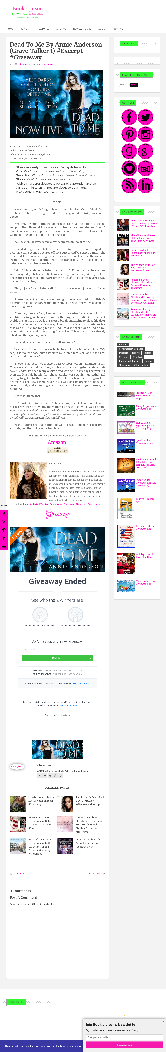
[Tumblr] (4, 538)
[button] (124, 1024)
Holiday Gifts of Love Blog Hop (144, 556)
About (102, 29)
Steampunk (124, 365)
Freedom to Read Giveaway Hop (145, 527)
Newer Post (20, 873)
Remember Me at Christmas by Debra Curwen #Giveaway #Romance (40, 823)
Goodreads (94, 504)
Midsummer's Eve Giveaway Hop (145, 582)
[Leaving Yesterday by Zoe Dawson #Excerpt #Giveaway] (18, 804)
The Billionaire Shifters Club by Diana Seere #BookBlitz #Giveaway (143, 238)
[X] (4, 522)
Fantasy (147, 353)
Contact (118, 29)
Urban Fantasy (141, 365)
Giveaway (124, 357)
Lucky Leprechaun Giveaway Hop (146, 407)
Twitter (44, 504)
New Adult (137, 357)
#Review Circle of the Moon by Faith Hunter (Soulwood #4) (89, 843)
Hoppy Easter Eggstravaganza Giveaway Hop (145, 425)
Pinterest (81, 504)
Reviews (25, 29)
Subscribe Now (124, 1044)
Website (34, 504)
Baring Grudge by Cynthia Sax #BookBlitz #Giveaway (143, 253)
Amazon (57, 442)
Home (9, 29)
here (83, 435)
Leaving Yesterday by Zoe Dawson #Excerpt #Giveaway (41, 801)
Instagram (56, 504)
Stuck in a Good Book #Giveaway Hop (145, 396)
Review (148, 361)
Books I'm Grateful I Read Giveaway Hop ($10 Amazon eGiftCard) (146, 463)
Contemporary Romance (131, 349)
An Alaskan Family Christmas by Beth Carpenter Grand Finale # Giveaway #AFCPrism (39, 846)
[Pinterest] (4, 530)
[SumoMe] (4, 546)
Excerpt (135, 353)
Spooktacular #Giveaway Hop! (144, 442)
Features (43, 29)
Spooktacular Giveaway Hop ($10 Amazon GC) (146, 483)
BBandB (123, 345)
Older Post (95, 873)
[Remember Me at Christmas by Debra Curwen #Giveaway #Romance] (18, 824)
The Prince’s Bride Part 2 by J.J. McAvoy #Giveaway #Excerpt (90, 801)
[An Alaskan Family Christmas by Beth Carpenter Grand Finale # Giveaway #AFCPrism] (18, 846)
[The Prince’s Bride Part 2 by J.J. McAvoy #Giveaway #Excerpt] (65, 804)
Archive (61, 29)
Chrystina (23, 64)
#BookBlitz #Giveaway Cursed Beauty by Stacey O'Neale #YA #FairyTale (144, 223)
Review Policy (82, 29)
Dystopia (123, 353)
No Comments (47, 64)
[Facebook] (4, 514)
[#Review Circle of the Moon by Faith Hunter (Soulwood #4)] (65, 846)
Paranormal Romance (130, 361)
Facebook (69, 504)
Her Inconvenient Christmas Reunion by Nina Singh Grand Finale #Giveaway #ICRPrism (89, 824)
